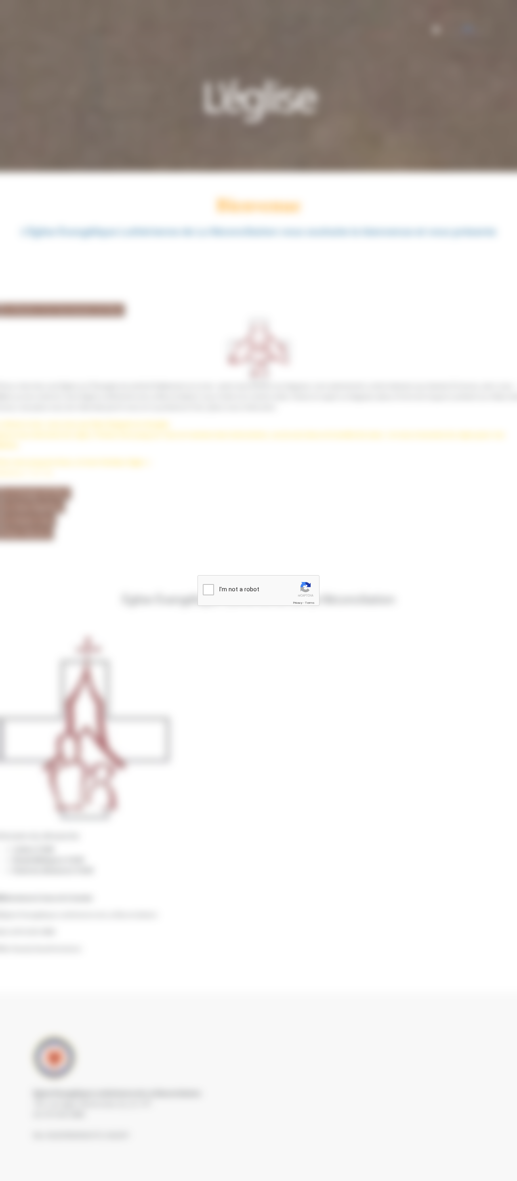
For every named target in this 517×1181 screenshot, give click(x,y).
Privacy (298, 603)
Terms (310, 603)
